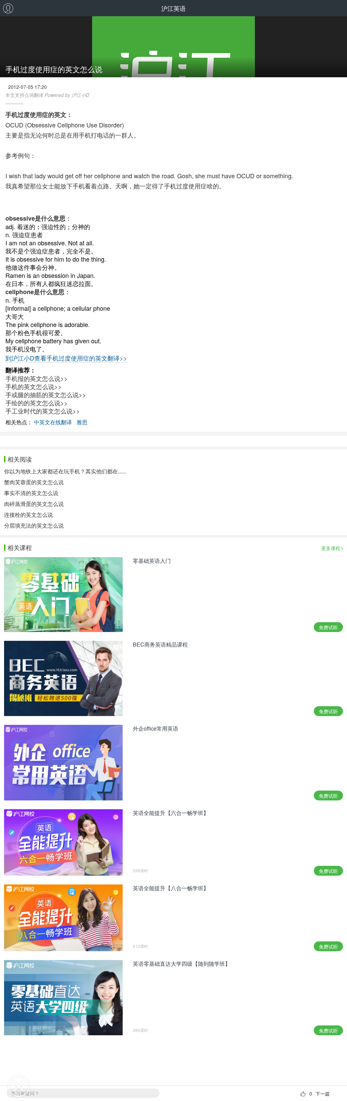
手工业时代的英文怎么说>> (42, 410)
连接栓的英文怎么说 (28, 514)
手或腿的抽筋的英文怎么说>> (45, 394)
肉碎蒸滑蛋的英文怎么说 (34, 504)
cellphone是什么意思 (34, 291)
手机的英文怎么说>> (33, 386)
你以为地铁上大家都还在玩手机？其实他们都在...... (65, 471)
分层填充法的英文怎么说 (34, 525)
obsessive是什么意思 (35, 218)
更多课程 (330, 548)
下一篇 (322, 1093)
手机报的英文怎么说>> (36, 378)
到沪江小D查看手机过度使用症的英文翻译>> (66, 357)
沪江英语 (173, 8)
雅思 (82, 422)
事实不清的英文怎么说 (31, 493)
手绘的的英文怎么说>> (36, 402)
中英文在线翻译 (53, 422)
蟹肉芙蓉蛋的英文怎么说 (34, 482)
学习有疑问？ (25, 1093)
